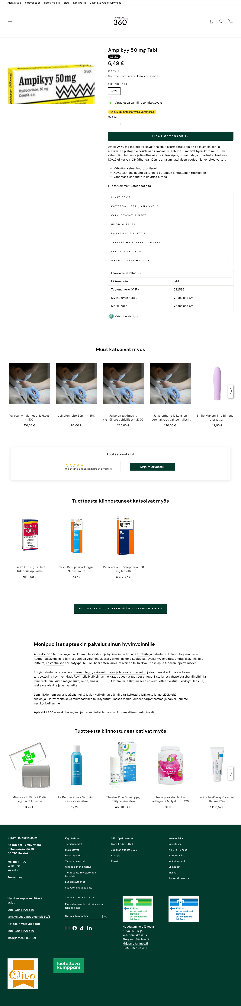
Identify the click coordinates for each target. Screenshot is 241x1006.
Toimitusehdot (73, 844)
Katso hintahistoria (127, 316)
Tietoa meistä (52, 2)
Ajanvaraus (14, 2)
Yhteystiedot (32, 2)
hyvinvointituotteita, (170, 658)
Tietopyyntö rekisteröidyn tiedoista (80, 874)
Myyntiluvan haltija (130, 260)
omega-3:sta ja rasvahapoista (163, 676)
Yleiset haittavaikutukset (136, 242)
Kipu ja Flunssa (178, 849)
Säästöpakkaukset (122, 838)
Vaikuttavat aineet (129, 215)
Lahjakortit (79, 2)
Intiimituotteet (177, 861)
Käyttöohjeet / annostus (135, 206)
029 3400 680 (24, 930)
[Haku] (221, 21)
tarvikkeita (88, 699)
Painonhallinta (177, 855)
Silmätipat (174, 866)
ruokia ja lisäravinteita (49, 699)
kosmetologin (82, 672)
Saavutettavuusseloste (78, 887)
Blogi (66, 2)
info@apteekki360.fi (22, 938)
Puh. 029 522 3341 (136, 948)
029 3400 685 (24, 909)
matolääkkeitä (167, 694)
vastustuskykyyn (180, 681)
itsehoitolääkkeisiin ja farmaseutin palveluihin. (66, 658)
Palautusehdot (73, 855)
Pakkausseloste (126, 251)
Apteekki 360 (43, 654)
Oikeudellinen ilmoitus (78, 866)
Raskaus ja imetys (128, 233)
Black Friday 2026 (122, 844)
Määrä (112, 117)
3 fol (114, 91)
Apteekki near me (179, 878)
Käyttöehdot (72, 838)
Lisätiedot (121, 197)
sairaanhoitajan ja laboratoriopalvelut (120, 672)
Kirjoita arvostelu (153, 467)
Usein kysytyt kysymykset (105, 2)
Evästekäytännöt (75, 881)
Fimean (128, 939)
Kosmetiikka (176, 838)
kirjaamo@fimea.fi (135, 943)
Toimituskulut (128, 76)
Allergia (115, 855)
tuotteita (143, 654)
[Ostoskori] (231, 21)
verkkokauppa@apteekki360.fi (29, 916)
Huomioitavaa (123, 224)
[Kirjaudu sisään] (211, 21)
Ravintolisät (175, 844)
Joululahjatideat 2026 (124, 849)
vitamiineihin (194, 676)
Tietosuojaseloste (75, 861)
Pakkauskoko (117, 84)
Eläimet (173, 872)
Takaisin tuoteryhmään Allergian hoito (123, 608)
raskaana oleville (45, 685)
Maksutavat (72, 849)
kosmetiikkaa (55, 663)
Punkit (115, 861)
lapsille (198, 681)
